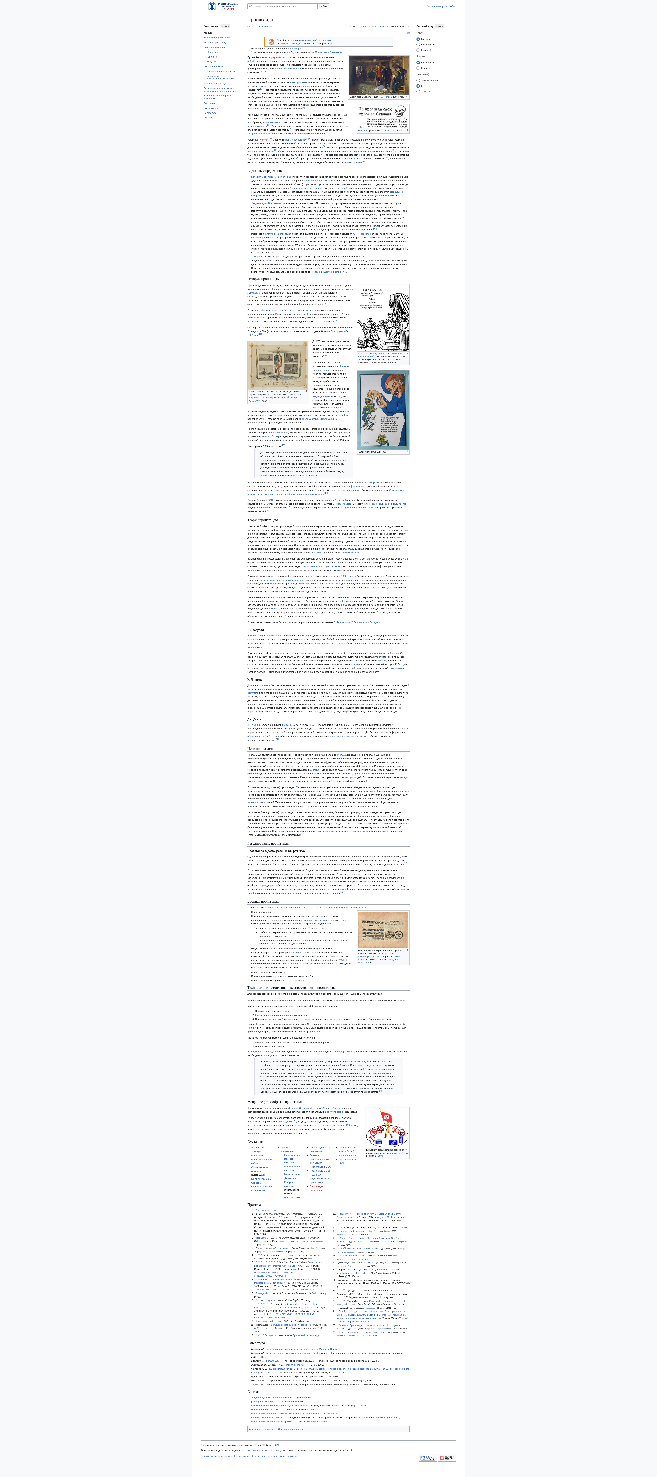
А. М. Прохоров (262, 1328)
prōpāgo (251, 61)
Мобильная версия (289, 1456)
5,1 (260, 1262)
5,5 (273, 1262)
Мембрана (331, 1413)
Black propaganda (265, 1321)
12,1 (262, 1335)
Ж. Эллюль (268, 260)
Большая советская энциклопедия (289, 1325)
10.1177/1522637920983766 (271, 1317)
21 (277, 739)
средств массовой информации (317, 418)
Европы (275, 608)
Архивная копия (345, 1217)
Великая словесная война (265, 1409)
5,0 (257, 1262)
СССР (271, 500)
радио (294, 188)
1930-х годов (348, 576)
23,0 (340, 1300)
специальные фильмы (333, 1125)
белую (263, 139)
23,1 (344, 1300)
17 (325, 355)
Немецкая (363, 130)
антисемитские (385, 953)
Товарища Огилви (399, 1153)
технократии (396, 668)
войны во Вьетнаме (362, 507)
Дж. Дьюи (375, 622)
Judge (281, 398)
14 (344, 271)
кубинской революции (376, 503)
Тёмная (425, 91)
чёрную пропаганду (295, 139)
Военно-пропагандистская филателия (320, 1159)
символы (358, 664)
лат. (265, 57)
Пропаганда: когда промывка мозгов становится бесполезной (285, 1413)
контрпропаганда (257, 133)
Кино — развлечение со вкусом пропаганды (361, 1332)
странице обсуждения (292, 44)
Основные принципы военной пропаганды (289, 907)
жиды (392, 959)
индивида (316, 552)
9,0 (257, 1303)
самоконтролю (351, 552)
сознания (252, 639)
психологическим (310, 566)
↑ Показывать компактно (265, 1210)
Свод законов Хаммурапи (351, 1231)
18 (326, 493)
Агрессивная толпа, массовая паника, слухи (379, 1214)
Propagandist (262, 1293)
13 (274, 251)
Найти (323, 6)
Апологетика (258, 1147)
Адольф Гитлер (271, 436)
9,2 (264, 1303)
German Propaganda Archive (267, 1417)
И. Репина (387, 97)
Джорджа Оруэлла (298, 1108)
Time (290, 1409)
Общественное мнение (291, 1429)
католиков (310, 310)
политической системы (273, 579)
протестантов (287, 310)
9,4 (270, 1303)
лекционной (340, 188)
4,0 (257, 1254)
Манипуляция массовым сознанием (292, 1159)
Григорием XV (339, 331)
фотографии (341, 415)
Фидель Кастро (397, 503)
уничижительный (270, 122)
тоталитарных (371, 482)
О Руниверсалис (242, 1456)
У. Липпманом (359, 622)
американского (294, 579)
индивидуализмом (322, 396)
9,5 (273, 1303)
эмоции (382, 660)
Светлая (426, 85)
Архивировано (317, 1241)
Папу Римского (379, 353)
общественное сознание (319, 180)
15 (324, 303)
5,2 (264, 1262)
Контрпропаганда (261, 1178)
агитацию (315, 769)
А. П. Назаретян (362, 233)
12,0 (258, 1335)
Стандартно (428, 62)
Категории (254, 1429)
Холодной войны (334, 500)
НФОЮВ (342, 960)
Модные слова (292, 1174)
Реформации (266, 310)
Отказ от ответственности (265, 1456)
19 (288, 506)
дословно (287, 57)
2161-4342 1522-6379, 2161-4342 (298, 1314)
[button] (202, 6)
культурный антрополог (278, 233)
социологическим (332, 566)
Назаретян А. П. (346, 1214)
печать (318, 188)
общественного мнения (288, 68)
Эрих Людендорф (278, 432)
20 (267, 510)
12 (375, 229)
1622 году (252, 335)
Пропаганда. (272, 1360)
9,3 (267, 1303)
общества (318, 195)
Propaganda (270, 1335)
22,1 (344, 1290)
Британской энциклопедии (306, 1335)
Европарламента (344, 1051)
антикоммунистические (369, 956)
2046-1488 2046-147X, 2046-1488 (276, 1273)
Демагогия (290, 1178)
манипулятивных (256, 802)
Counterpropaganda (265, 1300)
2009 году (266, 1051)
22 (296, 786)
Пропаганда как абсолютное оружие (271, 1421)
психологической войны (316, 920)
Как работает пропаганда (351, 1256)
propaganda (274, 57)
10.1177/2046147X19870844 (272, 1276)
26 (348, 1124)
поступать (253, 692)
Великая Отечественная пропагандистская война (279, 1405)
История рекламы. (294, 1364)
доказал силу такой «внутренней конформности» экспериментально (285, 494)
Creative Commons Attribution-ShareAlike (260, 1450)
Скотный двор (319, 1108)
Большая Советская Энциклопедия (271, 176)
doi (255, 1276)
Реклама (342, 754)
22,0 (340, 1290)
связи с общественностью (326, 271)
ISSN (257, 1273)
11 (379, 198)
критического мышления (345, 736)
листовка (390, 130)
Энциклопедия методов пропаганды (271, 1397)
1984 (380, 1156)
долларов (293, 963)
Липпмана (264, 685)
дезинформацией (257, 126)
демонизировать (353, 162)
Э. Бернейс (257, 256)
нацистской (364, 1417)
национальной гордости (260, 151)
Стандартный (428, 44)
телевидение (306, 188)
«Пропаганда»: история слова (362, 1249)
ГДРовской (379, 1417)
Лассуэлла (273, 635)
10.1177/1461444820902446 (300, 1290)
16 (335, 320)
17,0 (340, 1248)
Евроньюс (384, 1051)
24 (380, 1091)
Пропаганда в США (320, 1170)
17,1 (344, 1248)
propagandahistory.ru (262, 1401)
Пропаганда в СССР (321, 1166)
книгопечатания (256, 317)
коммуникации (292, 601)
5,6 (277, 1262)
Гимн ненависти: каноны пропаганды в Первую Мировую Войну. (301, 1349)
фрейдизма (397, 545)
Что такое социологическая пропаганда (287, 1353)
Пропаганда (268, 1429)
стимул (340, 537)
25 (294, 1121)
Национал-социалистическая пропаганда (320, 1178)
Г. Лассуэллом (342, 622)
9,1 (260, 1303)
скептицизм (302, 685)
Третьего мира (343, 503)
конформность (355, 486)
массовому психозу (327, 643)
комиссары (364, 962)
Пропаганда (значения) (328, 52)
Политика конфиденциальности (216, 1456)
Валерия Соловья (317, 1421)
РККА (397, 956)
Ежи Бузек (253, 1051)
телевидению (285, 1121)
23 (405, 863)
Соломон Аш (396, 490)
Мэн (259, 391)
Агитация (295, 48)
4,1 (260, 1254)
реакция (349, 537)
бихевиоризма (381, 545)
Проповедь (257, 1155)
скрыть (225, 26)
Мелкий (425, 39)
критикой (287, 724)
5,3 (267, 1262)
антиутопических (334, 1111)
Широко (425, 67)
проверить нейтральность (315, 40)
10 (386, 157)
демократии (331, 583)
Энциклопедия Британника (266, 203)
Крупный (426, 50)
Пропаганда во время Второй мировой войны (342, 907)
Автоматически (429, 80)
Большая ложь (292, 1197)
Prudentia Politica (364, 1263)
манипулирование (300, 82)
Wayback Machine (386, 1217)
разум (260, 781)
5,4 (270, 1262)
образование (254, 736)
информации (346, 601)
